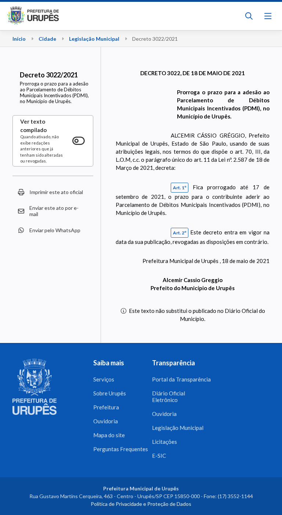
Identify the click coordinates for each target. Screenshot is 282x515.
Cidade (47, 39)
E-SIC (159, 455)
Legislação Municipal (94, 39)
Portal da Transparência (181, 379)
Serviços (103, 379)
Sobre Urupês (109, 393)
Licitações (164, 441)
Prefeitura (106, 407)
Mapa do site (109, 435)
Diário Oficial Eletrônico (168, 396)
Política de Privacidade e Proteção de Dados (141, 504)
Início (19, 39)
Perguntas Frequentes (120, 449)
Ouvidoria (105, 421)
